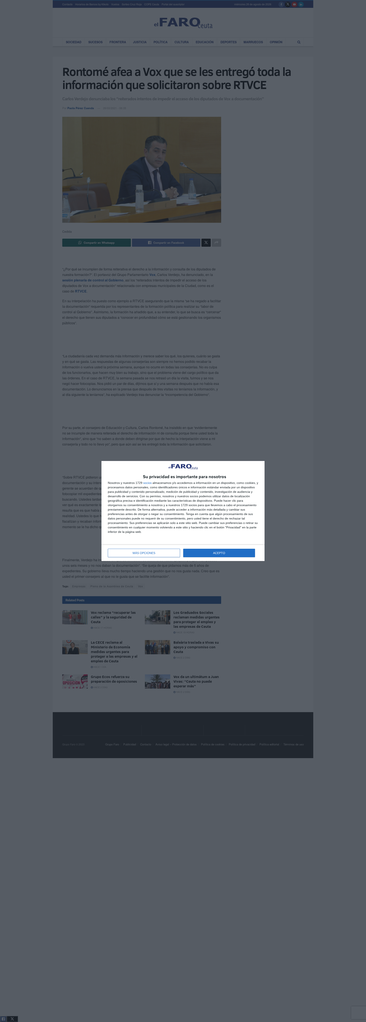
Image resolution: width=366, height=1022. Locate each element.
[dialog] (183, 511)
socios (147, 482)
